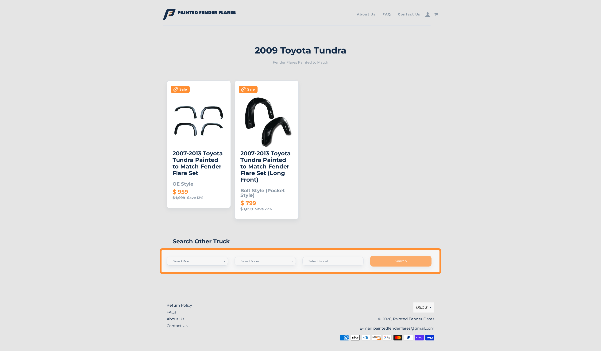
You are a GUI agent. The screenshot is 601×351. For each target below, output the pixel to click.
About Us (366, 14)
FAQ (386, 14)
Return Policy (179, 305)
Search (401, 261)
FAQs (171, 312)
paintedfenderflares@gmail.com (403, 328)
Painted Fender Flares (413, 319)
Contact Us (409, 14)
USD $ (422, 307)
